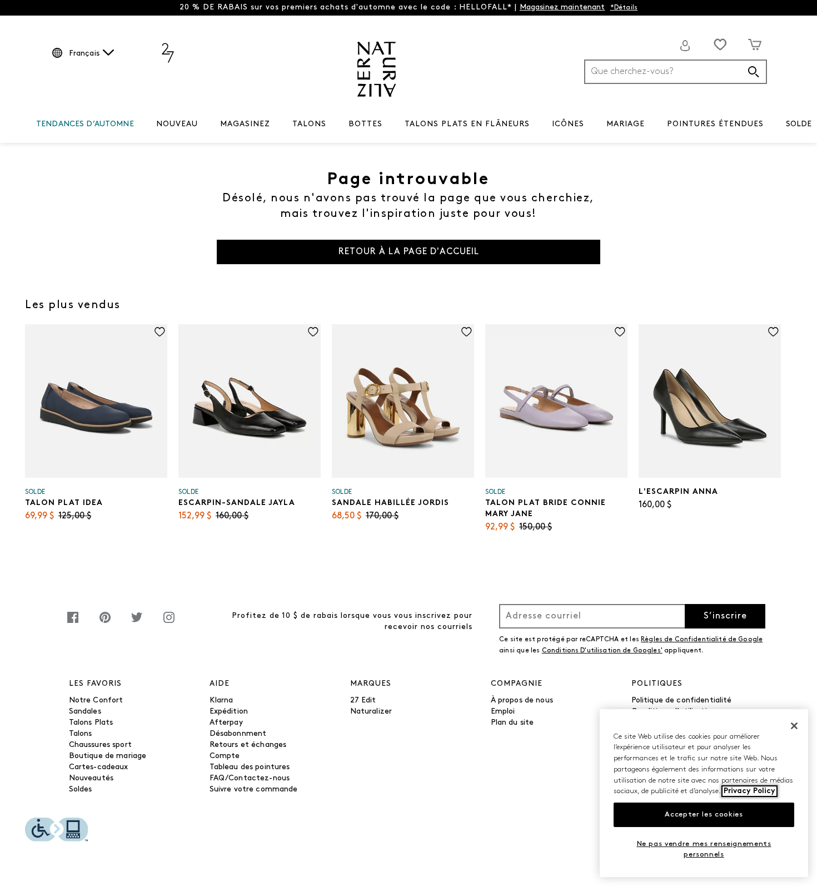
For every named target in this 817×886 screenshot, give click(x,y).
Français (84, 54)
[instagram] (169, 623)
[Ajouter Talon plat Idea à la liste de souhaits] (159, 331)
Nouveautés (91, 778)
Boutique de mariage (108, 756)
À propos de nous (522, 700)
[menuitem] (85, 126)
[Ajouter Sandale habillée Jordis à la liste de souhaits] (466, 331)
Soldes (80, 789)
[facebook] (73, 623)
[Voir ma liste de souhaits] (720, 44)
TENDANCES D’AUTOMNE (85, 124)
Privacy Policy (749, 791)
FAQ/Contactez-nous (250, 778)
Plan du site (512, 723)
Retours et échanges (248, 745)
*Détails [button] (624, 7)
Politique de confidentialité (681, 700)
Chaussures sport (100, 745)
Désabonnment (238, 734)
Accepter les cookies (704, 814)
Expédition (229, 711)
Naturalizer (371, 711)
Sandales (85, 711)
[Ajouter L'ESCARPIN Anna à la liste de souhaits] (773, 331)
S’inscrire (725, 616)
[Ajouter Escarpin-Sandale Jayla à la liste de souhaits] (313, 331)
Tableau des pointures (250, 767)
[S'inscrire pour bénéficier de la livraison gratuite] (685, 46)
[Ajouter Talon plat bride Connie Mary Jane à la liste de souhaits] (619, 331)
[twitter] (137, 623)
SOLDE (799, 124)
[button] (139, 124)
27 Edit (363, 700)
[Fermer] (794, 726)
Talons (80, 734)
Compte (225, 756)
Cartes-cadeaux (98, 767)
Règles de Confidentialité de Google (702, 639)
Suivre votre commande (254, 789)
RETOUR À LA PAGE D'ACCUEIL (408, 252)
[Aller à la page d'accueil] (377, 69)
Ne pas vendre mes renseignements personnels (704, 849)
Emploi (503, 711)
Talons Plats (91, 723)
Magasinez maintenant (562, 7)
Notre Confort (96, 700)
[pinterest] (105, 623)
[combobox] (675, 72)
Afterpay (226, 723)
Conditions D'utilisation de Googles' (602, 650)
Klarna (221, 700)
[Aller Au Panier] (755, 44)
